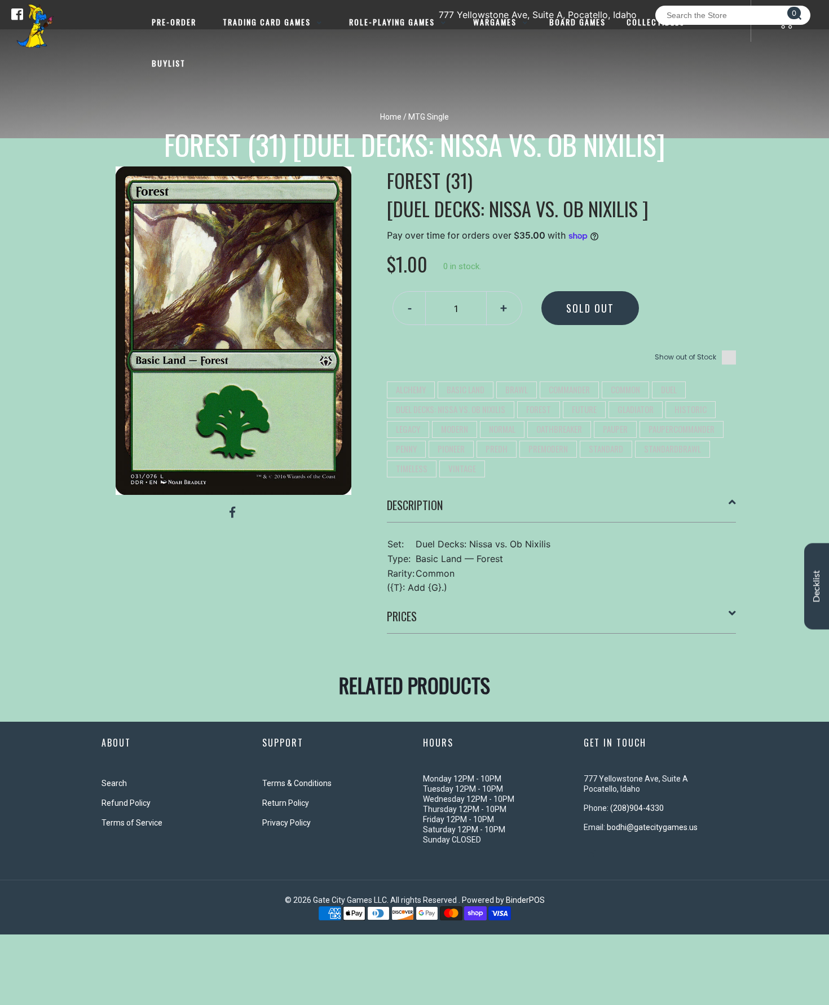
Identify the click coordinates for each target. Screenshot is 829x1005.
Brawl (516, 389)
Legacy (408, 429)
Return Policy (285, 802)
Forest (538, 409)
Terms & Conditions (297, 783)
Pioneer (451, 448)
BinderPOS (525, 900)
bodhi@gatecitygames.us (652, 827)
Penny (406, 448)
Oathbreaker (559, 429)
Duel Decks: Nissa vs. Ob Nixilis (450, 409)
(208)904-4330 (637, 808)
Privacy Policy (286, 822)
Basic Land (465, 389)
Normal (502, 429)
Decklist (816, 586)
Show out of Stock (685, 357)
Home (391, 116)
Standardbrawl (672, 448)
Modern (454, 429)
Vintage (462, 468)
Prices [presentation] (402, 616)
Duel (669, 389)
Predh (497, 448)
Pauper (615, 429)
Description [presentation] (415, 505)
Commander (569, 389)
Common (625, 389)
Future (584, 409)
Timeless (411, 468)
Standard (606, 448)
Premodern (548, 448)
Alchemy (411, 389)
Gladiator (636, 409)
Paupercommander (682, 429)
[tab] (562, 510)
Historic (690, 409)
